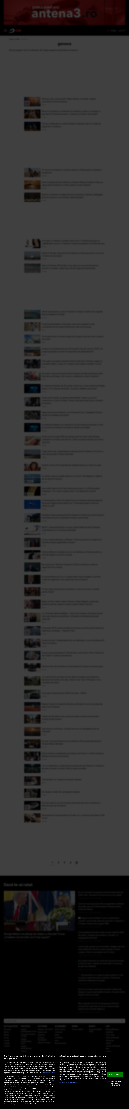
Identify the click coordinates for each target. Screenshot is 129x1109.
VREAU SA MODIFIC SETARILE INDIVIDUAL (115, 1083)
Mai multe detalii (49, 1073)
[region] (64, 1080)
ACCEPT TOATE (115, 1074)
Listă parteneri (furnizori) (68, 1082)
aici (19, 1093)
